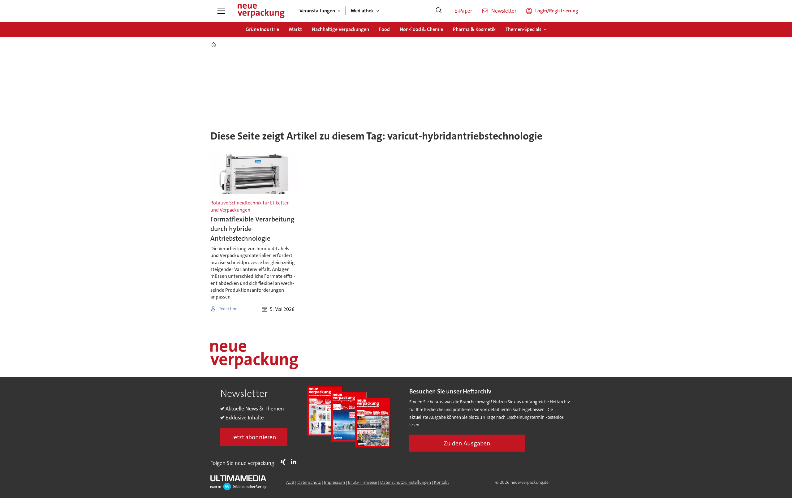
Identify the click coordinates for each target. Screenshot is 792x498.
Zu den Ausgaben (467, 443)
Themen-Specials (523, 29)
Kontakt (441, 482)
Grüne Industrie (262, 29)
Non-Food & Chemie (421, 29)
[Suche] (439, 11)
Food (384, 29)
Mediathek (362, 10)
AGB (290, 482)
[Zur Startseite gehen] (261, 10)
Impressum (334, 482)
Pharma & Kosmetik (474, 29)
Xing (284, 462)
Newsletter (503, 10)
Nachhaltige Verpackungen (340, 29)
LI (295, 462)
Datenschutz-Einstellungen (405, 482)
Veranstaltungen (317, 10)
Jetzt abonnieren (254, 437)
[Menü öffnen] (221, 10)
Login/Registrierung (556, 10)
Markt (295, 29)
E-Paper (463, 10)
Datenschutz (309, 482)
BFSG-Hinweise (362, 482)
